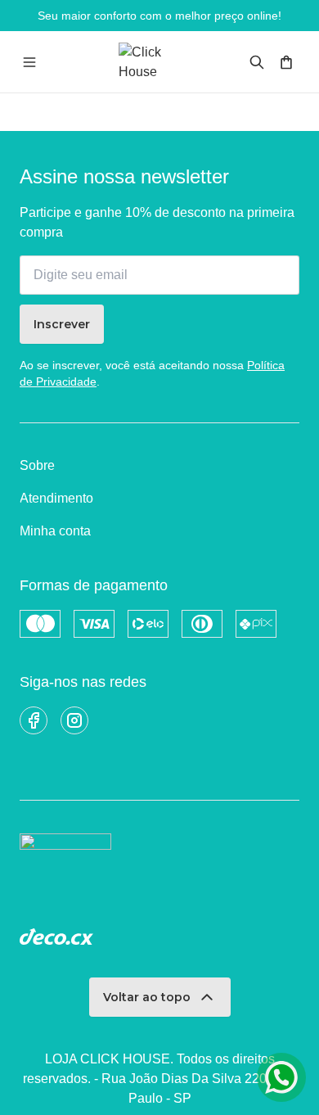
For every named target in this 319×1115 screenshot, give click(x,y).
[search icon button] (257, 62)
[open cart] (286, 62)
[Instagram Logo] (74, 720)
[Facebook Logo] (33, 720)
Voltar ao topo (147, 997)
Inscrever (62, 324)
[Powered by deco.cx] (56, 936)
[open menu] (29, 62)
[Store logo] (159, 62)
